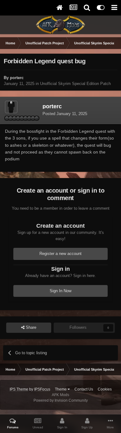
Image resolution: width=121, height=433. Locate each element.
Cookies (105, 389)
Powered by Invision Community (61, 400)
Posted (65, 113)
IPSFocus (42, 389)
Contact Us (83, 389)
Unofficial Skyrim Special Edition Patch (75, 83)
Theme (61, 389)
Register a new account (60, 253)
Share (30, 327)
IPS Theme (19, 389)
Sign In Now (60, 290)
